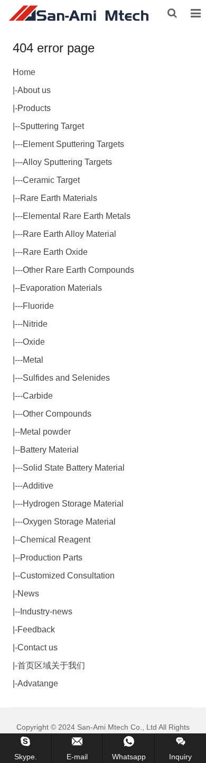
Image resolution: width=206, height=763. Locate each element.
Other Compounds (57, 413)
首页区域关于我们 (51, 665)
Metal (33, 359)
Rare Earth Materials (58, 198)
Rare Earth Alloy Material (69, 233)
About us (34, 90)
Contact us (37, 647)
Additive (38, 485)
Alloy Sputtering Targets (67, 162)
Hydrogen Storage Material (73, 503)
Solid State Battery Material (74, 467)
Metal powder (45, 431)
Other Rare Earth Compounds (78, 269)
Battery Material (49, 449)
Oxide (34, 341)
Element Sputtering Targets (73, 144)
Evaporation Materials (61, 287)
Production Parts (51, 557)
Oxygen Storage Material (69, 521)
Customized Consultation (67, 575)
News (28, 593)
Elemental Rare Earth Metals (76, 216)
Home (24, 72)
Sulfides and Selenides (66, 377)
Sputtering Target (52, 126)
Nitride (35, 323)
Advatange (37, 683)
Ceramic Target (51, 180)
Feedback (36, 629)
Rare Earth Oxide (55, 251)
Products (34, 108)
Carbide (38, 395)
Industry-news (46, 611)
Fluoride (38, 305)
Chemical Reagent (55, 539)
